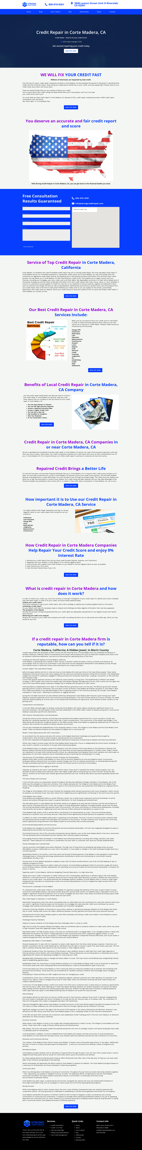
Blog (40, 12)
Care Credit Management (59, 1135)
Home (29, 12)
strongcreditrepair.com (52, 456)
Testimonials (84, 12)
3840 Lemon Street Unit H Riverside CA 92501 (96, 4)
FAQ (69, 12)
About (99, 12)
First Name (26, 206)
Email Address (26, 213)
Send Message (28, 246)
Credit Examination (57, 1125)
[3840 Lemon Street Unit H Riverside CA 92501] (72, 3)
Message (25, 228)
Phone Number (27, 221)
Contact (112, 12)
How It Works (55, 12)
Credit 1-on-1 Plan (57, 1127)
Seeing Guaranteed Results (59, 1132)
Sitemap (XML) (80, 1140)
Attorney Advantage (57, 1130)
